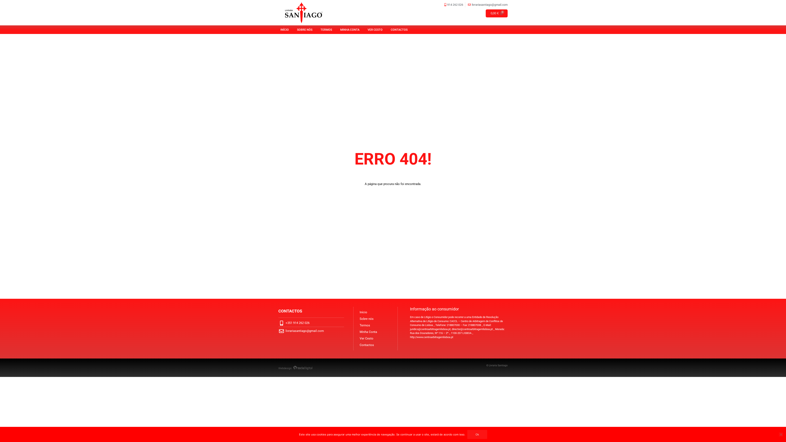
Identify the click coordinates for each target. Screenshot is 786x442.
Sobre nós (304, 29)
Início (284, 29)
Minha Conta (349, 29)
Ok (477, 434)
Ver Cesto (375, 29)
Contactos (399, 29)
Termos (326, 29)
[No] (781, 434)
